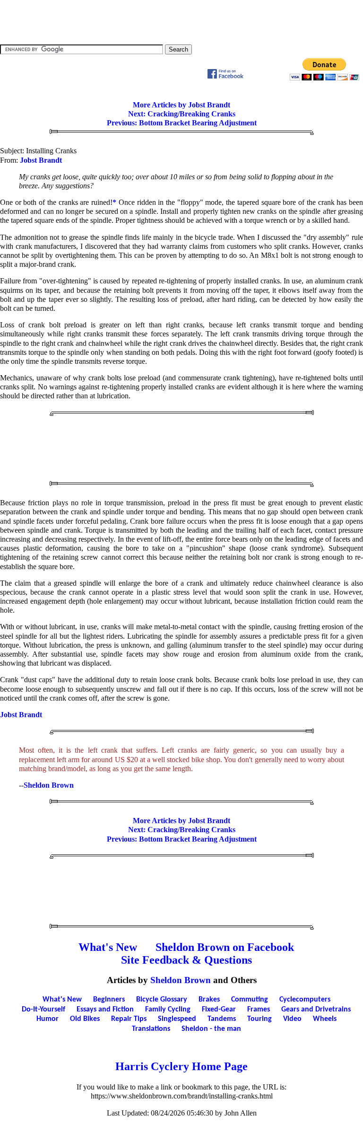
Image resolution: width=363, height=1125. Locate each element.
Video (292, 1019)
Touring (259, 1019)
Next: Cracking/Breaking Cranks (181, 114)
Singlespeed (177, 1019)
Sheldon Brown (49, 785)
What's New (107, 947)
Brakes (209, 999)
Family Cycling (167, 1009)
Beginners (109, 999)
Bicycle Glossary (161, 999)
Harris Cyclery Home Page (181, 1066)
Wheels (325, 1019)
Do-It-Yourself (43, 1009)
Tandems (221, 1019)
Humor (47, 1019)
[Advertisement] (181, 21)
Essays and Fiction (105, 1009)
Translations (151, 1029)
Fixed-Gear (219, 1009)
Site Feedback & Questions (186, 960)
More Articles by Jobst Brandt (181, 105)
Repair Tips (129, 1019)
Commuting (249, 999)
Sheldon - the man (211, 1029)
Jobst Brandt (41, 160)
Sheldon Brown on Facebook (225, 947)
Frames (258, 1009)
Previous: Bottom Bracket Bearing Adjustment (182, 123)
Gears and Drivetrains (316, 1009)
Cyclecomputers (304, 999)
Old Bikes (85, 1019)
